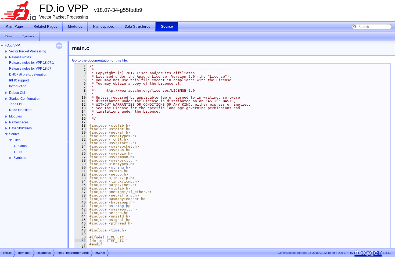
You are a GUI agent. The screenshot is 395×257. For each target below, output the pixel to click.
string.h (119, 167)
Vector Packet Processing (27, 51)
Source (14, 134)
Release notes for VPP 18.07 (30, 68)
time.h (117, 230)
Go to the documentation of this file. (100, 60)
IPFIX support (19, 80)
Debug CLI (17, 93)
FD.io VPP (12, 45)
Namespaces (18, 122)
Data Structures (20, 128)
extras (22, 146)
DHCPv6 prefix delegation (28, 74)
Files (16, 140)
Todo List (15, 104)
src (20, 152)
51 (80, 241)
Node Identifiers (20, 110)
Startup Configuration (24, 99)
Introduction (17, 86)
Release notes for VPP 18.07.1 (31, 63)
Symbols (19, 158)
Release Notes (20, 57)
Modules (15, 116)
